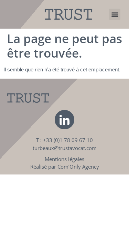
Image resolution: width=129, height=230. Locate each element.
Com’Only (69, 166)
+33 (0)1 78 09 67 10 (68, 140)
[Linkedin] (64, 119)
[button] (114, 14)
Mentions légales (64, 159)
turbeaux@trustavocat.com (65, 147)
